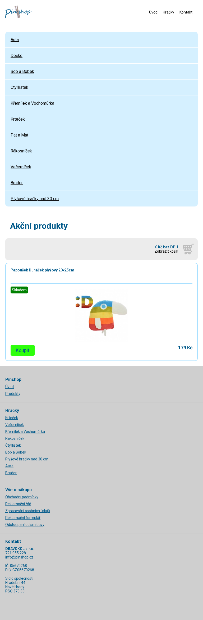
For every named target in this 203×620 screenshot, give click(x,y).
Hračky (168, 12)
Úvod (153, 12)
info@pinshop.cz (19, 557)
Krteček (18, 119)
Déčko (16, 55)
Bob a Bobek (22, 71)
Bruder (17, 182)
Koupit (22, 350)
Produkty (12, 394)
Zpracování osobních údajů (27, 511)
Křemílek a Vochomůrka (32, 103)
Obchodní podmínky (21, 497)
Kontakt (185, 12)
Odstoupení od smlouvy (24, 524)
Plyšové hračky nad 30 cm (35, 198)
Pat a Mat (19, 135)
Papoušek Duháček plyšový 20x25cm (42, 270)
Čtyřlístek (19, 87)
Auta (15, 39)
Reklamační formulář (22, 518)
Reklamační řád (18, 504)
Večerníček (21, 166)
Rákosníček (21, 150)
